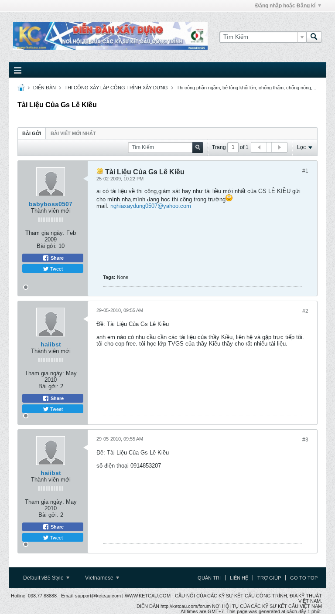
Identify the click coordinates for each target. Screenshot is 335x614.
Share (56, 258)
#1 (305, 171)
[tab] (31, 133)
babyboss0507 (50, 203)
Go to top (304, 577)
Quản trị (209, 577)
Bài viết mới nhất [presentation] (73, 133)
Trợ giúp (269, 577)
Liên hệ (239, 577)
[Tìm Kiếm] (314, 37)
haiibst (51, 344)
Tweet (56, 268)
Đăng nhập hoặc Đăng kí (285, 6)
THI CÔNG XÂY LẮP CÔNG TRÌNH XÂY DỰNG (116, 87)
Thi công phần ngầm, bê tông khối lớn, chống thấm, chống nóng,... (246, 87)
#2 (305, 311)
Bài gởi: (47, 246)
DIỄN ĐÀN (44, 87)
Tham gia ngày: (45, 233)
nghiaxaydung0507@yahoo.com (150, 206)
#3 (305, 440)
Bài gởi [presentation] (31, 133)
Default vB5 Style (44, 578)
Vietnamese (100, 578)
